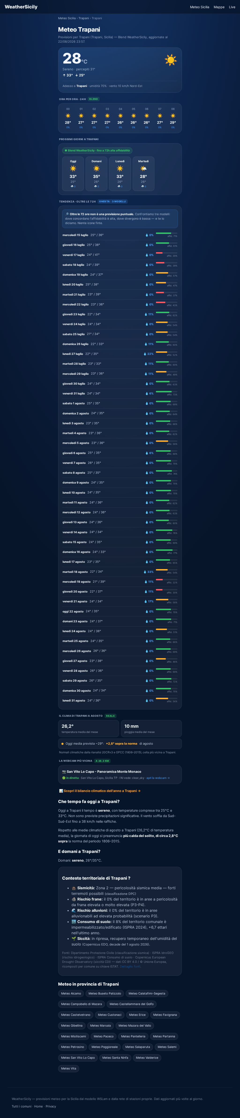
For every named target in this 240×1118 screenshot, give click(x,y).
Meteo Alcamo (71, 993)
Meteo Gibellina (71, 1025)
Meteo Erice (137, 1015)
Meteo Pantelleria (133, 1036)
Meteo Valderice (147, 1057)
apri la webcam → (158, 778)
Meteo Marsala (100, 1025)
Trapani (84, 18)
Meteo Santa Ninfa (115, 1057)
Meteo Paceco (103, 1036)
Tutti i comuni (21, 1106)
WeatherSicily (21, 7)
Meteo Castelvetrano (75, 1015)
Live (232, 7)
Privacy (51, 1106)
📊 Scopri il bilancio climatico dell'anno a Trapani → (100, 791)
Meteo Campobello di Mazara (81, 1004)
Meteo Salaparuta (137, 1047)
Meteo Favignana (165, 1015)
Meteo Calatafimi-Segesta (147, 993)
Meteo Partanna (164, 1036)
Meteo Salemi (167, 1047)
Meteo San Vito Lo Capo (78, 1057)
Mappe (219, 7)
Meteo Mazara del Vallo (135, 1025)
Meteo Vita (68, 1068)
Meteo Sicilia (199, 7)
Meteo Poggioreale (105, 1047)
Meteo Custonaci (109, 1015)
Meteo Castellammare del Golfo (132, 1004)
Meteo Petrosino (72, 1047)
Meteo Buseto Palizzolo (105, 993)
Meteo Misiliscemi (73, 1036)
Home (38, 1106)
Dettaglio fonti (130, 966)
